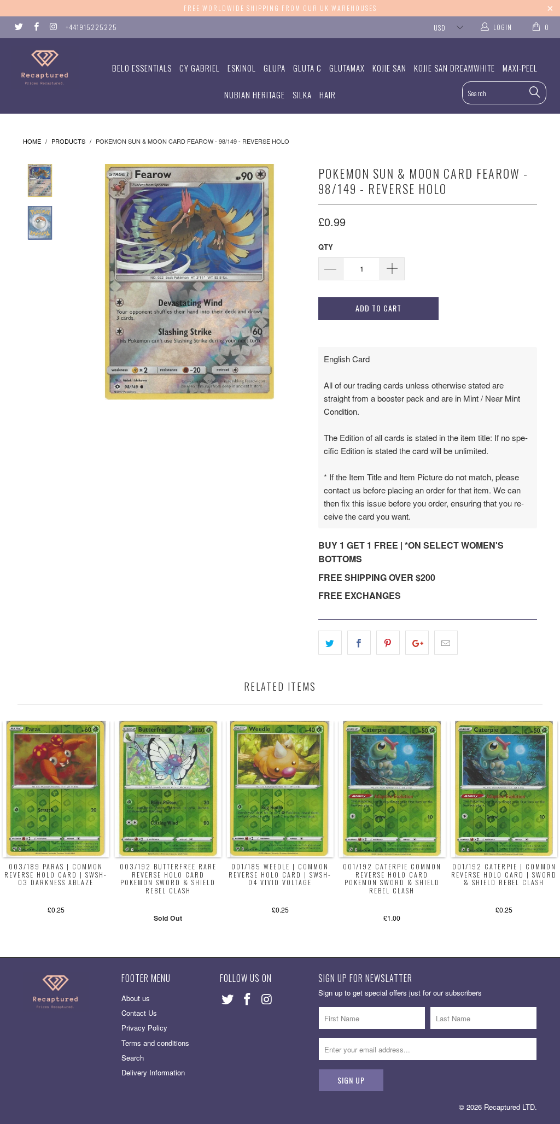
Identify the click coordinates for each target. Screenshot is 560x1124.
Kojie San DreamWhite (454, 68)
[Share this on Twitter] (330, 643)
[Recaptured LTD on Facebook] (35, 27)
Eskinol (242, 68)
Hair (327, 95)
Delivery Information (153, 1072)
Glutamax (347, 68)
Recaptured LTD (509, 1107)
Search (132, 1057)
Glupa (274, 68)
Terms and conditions (155, 1043)
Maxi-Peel (520, 68)
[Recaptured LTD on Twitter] (18, 27)
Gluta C (307, 68)
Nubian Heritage (254, 95)
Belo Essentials (142, 68)
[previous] (83, 282)
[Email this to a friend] (446, 643)
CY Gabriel (199, 68)
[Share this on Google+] (417, 643)
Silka (302, 95)
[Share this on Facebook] (359, 643)
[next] (295, 282)
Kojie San (389, 68)
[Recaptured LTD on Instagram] (52, 27)
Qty (325, 247)
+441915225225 (91, 27)
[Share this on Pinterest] (388, 643)
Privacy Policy (144, 1027)
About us (135, 998)
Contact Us (139, 1013)
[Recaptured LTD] (50, 67)
